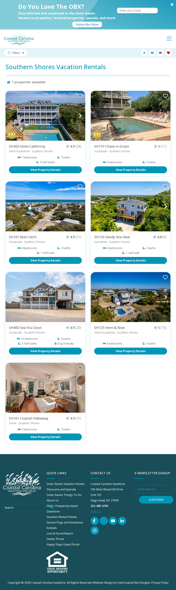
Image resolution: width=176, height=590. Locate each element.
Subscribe (156, 500)
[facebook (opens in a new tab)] (95, 521)
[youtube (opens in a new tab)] (113, 521)
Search (9, 507)
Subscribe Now (87, 24)
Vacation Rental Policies (62, 517)
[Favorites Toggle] (168, 52)
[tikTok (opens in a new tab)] (104, 521)
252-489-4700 (99, 506)
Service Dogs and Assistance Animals (65, 525)
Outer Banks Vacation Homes (66, 484)
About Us (53, 500)
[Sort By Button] (144, 52)
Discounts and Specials (61, 489)
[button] (88, 14)
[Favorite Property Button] (79, 95)
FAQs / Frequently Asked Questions (62, 508)
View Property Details (45, 170)
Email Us (96, 511)
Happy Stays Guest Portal (63, 544)
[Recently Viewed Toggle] (160, 52)
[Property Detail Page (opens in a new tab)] (45, 116)
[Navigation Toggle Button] (169, 38)
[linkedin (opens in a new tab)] (122, 521)
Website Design (103, 582)
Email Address (146, 489)
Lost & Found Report (60, 533)
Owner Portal (55, 539)
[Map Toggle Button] (152, 52)
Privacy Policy (159, 582)
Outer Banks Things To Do (64, 495)
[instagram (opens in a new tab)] (95, 530)
